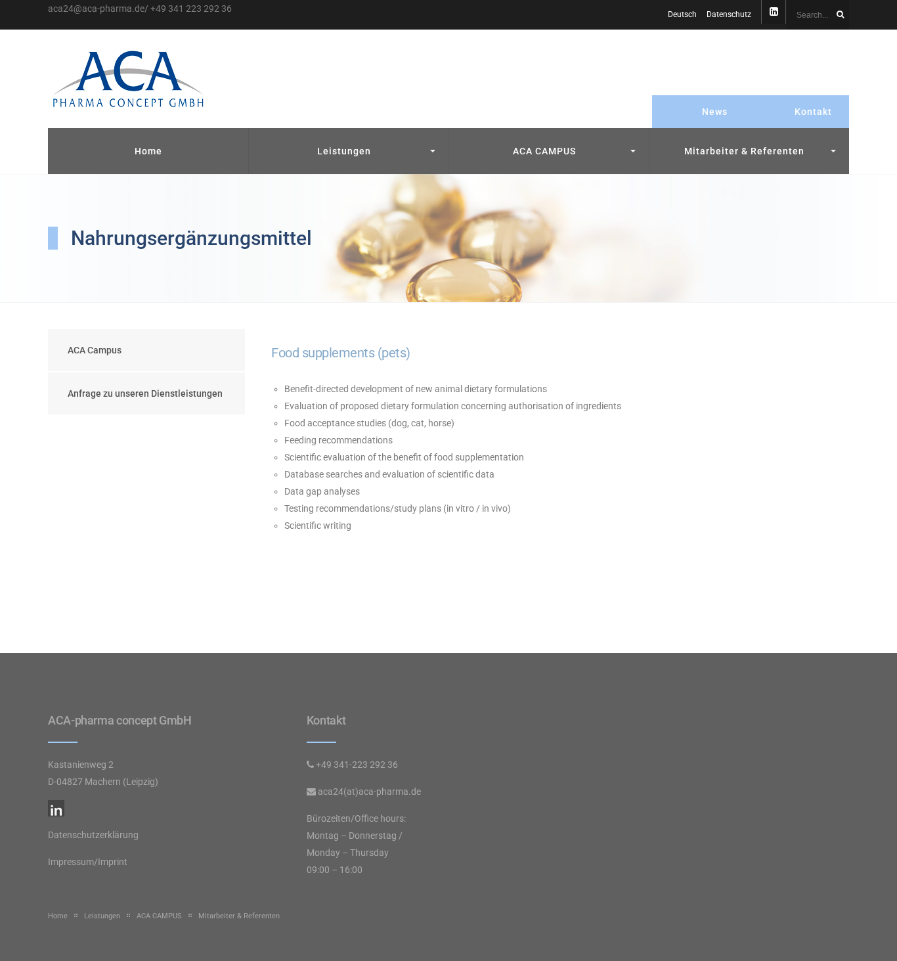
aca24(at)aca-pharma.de (369, 791)
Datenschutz (729, 14)
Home (148, 151)
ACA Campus (94, 350)
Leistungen (344, 151)
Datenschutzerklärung (93, 835)
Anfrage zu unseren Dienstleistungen (145, 393)
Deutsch (682, 14)
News (715, 111)
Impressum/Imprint (87, 862)
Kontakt (813, 111)
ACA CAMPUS (544, 151)
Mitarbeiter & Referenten (744, 151)
